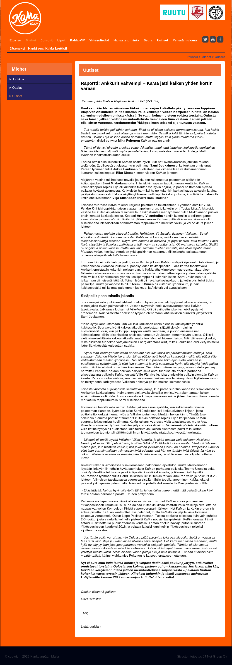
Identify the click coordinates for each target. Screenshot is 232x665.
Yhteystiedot (99, 40)
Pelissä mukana (185, 40)
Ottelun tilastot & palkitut (98, 591)
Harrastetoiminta (126, 40)
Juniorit (47, 40)
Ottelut (17, 87)
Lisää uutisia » (91, 626)
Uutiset (162, 40)
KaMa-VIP (77, 40)
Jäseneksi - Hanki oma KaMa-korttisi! (38, 48)
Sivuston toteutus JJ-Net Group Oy (202, 656)
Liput (61, 40)
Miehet (31, 40)
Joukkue (18, 79)
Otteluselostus (91, 599)
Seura (148, 40)
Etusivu (15, 40)
